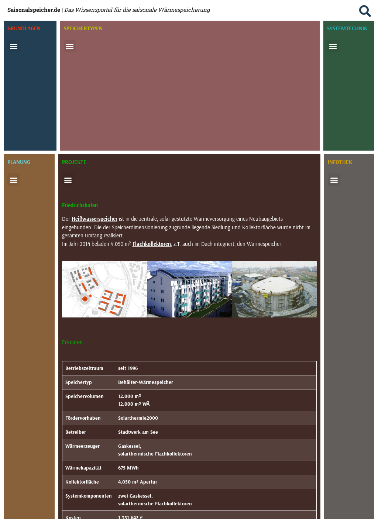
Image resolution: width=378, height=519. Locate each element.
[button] (365, 11)
